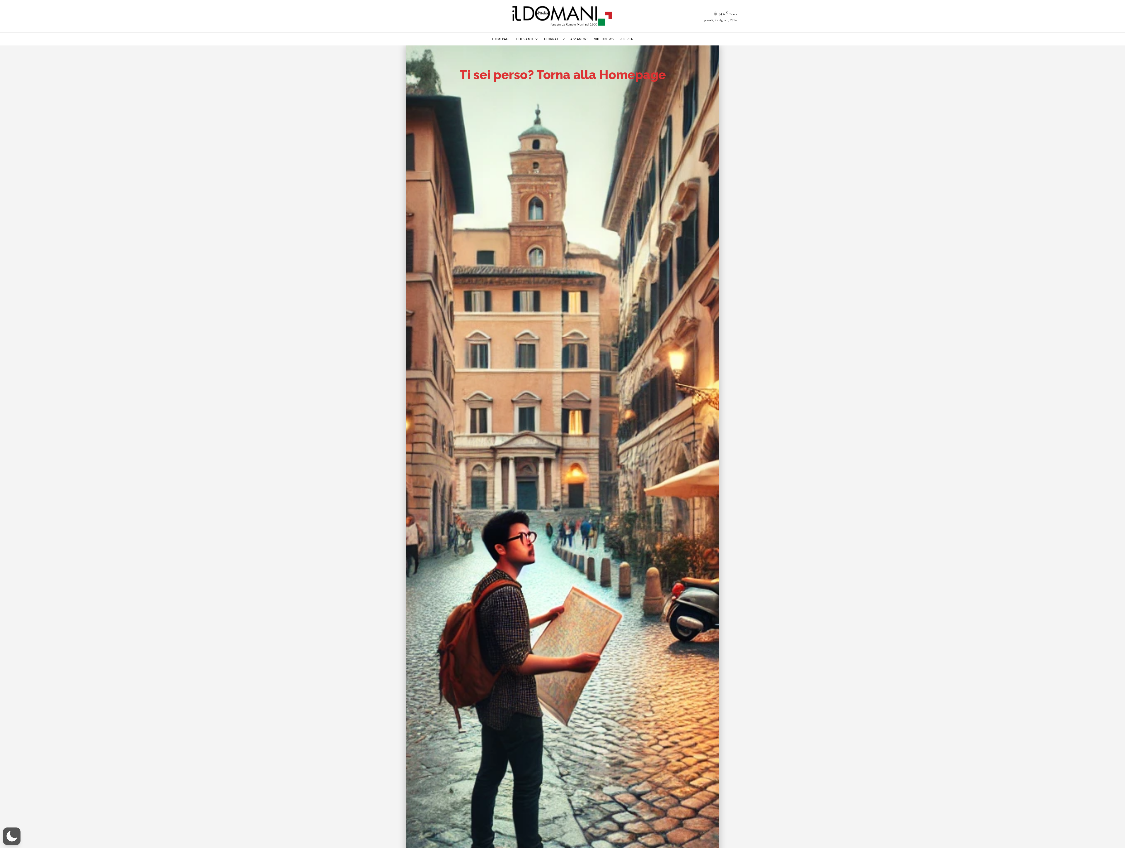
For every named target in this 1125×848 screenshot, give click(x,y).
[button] (12, 836)
